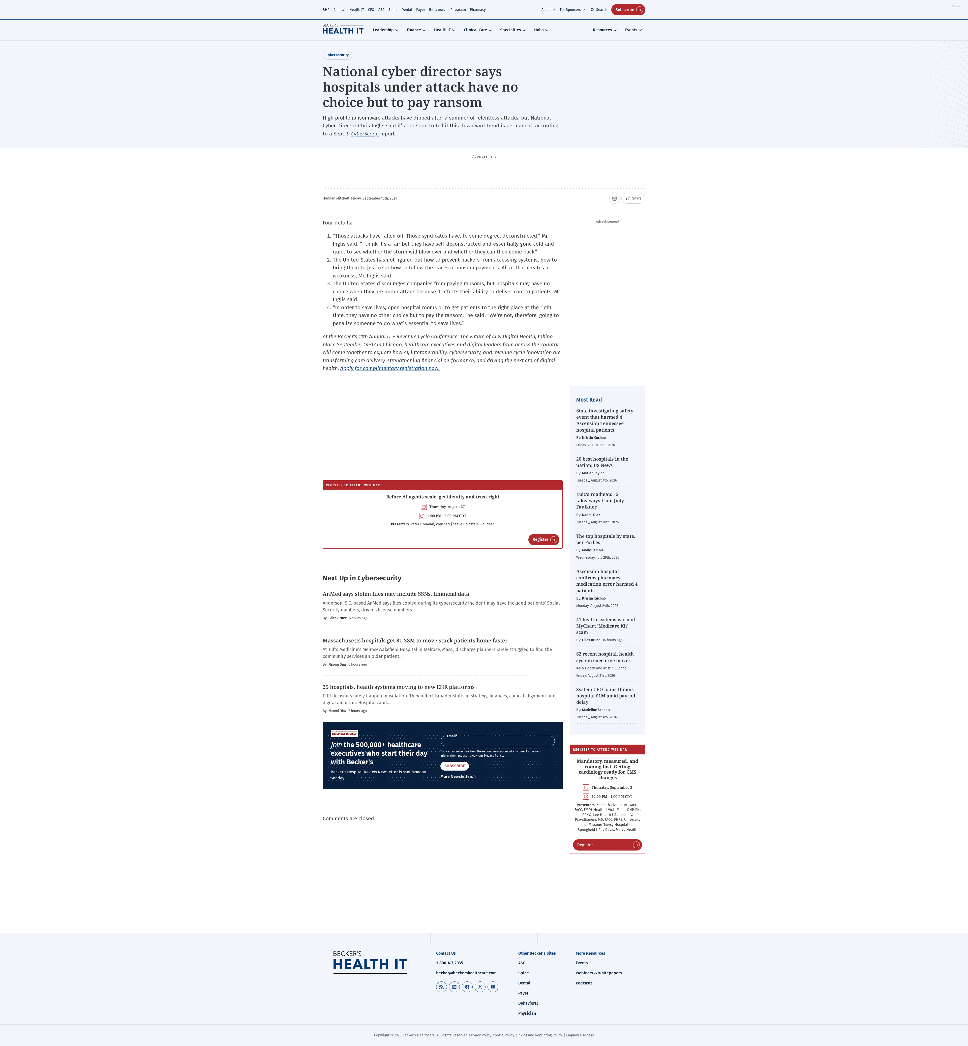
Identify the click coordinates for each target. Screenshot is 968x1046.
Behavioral (437, 10)
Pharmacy (478, 10)
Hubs (539, 29)
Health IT (356, 10)
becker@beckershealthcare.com (466, 973)
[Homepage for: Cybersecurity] (343, 30)
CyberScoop (365, 133)
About (546, 10)
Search (601, 10)
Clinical (339, 10)
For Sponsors (570, 10)
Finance (414, 29)
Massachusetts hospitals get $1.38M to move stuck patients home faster (415, 640)
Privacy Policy (493, 755)
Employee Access (580, 1035)
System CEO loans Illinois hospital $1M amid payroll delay (605, 695)
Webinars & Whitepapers (599, 973)
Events (631, 29)
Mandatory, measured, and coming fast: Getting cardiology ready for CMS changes (607, 769)
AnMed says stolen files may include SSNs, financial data (396, 593)
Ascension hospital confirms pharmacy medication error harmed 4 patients (607, 580)
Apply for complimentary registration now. (390, 368)
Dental (407, 10)
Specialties (510, 29)
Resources (602, 29)
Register (540, 539)
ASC (381, 10)
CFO (371, 10)
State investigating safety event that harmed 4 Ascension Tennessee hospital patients (604, 420)
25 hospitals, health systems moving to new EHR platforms (399, 686)
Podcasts (584, 983)
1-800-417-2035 (449, 962)
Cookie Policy (503, 1035)
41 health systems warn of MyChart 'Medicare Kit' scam (605, 625)
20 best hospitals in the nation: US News (602, 462)
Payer (420, 10)
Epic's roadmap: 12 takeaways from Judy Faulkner (600, 500)
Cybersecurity (337, 55)
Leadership (383, 29)
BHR (326, 10)
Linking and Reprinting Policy (539, 1035)
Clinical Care (475, 29)
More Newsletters (456, 776)
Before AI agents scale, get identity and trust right (442, 497)
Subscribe (625, 9)
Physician (458, 10)
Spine (393, 10)
